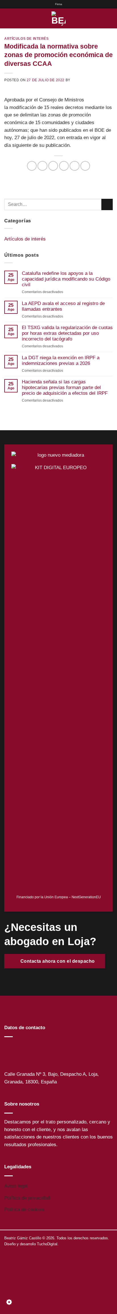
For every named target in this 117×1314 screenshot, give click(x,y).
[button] (7, 18)
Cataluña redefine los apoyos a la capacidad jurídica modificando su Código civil (66, 279)
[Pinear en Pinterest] (74, 166)
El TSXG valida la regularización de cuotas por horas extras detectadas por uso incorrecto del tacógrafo (67, 333)
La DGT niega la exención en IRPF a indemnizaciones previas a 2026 (60, 360)
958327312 (19, 1045)
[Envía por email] (64, 166)
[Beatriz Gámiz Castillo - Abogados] (58, 18)
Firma (58, 4)
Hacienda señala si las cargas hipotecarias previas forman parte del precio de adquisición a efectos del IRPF (65, 387)
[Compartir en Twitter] (53, 166)
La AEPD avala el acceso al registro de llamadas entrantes (63, 306)
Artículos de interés (26, 38)
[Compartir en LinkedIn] (85, 166)
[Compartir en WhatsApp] (32, 166)
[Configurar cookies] (9, 1304)
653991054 (20, 1053)
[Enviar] (107, 204)
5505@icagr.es (25, 1060)
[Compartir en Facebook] (42, 166)
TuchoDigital (47, 1244)
